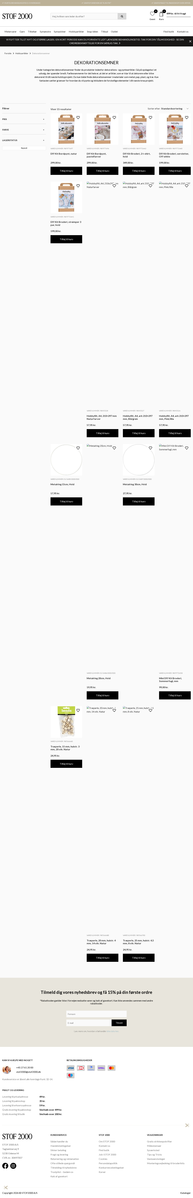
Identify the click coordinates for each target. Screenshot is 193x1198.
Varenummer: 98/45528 (97, 411)
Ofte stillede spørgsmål (63, 1163)
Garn (22, 31)
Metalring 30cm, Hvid (135, 484)
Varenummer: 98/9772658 (170, 673)
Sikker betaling (58, 1150)
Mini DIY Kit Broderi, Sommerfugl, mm (170, 679)
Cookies (103, 1158)
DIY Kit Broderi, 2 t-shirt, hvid (136, 155)
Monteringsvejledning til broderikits (166, 1163)
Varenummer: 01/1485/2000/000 (65, 479)
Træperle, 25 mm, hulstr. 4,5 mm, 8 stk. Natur (138, 942)
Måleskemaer (154, 1145)
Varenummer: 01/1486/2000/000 (101, 673)
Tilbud (104, 31)
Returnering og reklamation (65, 1158)
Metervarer (11, 31)
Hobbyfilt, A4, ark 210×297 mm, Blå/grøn (137, 417)
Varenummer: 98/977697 (62, 148)
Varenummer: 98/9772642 (134, 148)
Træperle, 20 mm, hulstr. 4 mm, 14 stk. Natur (101, 942)
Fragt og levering (59, 1154)
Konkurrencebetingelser (111, 1167)
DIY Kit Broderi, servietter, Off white (174, 155)
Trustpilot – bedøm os (62, 1171)
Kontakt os (182, 31)
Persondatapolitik (108, 1163)
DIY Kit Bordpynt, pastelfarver (96, 155)
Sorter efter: (154, 108)
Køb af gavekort (59, 1176)
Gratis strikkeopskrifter (159, 1141)
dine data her (113, 1031)
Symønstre (45, 31)
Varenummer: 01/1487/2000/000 (137, 479)
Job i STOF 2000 (107, 1154)
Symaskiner (60, 31)
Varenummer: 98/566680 (98, 935)
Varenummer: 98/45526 (169, 411)
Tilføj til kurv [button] (66, 170)
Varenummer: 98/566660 (62, 741)
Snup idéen (92, 31)
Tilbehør (32, 31)
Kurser (102, 1171)
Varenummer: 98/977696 (98, 148)
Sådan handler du (59, 1141)
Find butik (168, 31)
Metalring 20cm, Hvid (99, 678)
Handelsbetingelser (61, 1145)
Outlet (114, 31)
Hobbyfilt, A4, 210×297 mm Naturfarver (102, 417)
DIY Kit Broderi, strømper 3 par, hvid (66, 223)
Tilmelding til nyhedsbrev (64, 1167)
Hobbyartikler (76, 31)
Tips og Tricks (154, 1154)
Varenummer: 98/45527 (133, 411)
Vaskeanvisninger (156, 1158)
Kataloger (185, 1192)
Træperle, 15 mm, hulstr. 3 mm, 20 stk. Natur (65, 748)
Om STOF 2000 (107, 1141)
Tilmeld (119, 1022)
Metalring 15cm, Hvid (62, 484)
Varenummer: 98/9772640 (170, 148)
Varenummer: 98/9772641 (62, 217)
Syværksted (153, 1150)
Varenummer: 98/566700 (134, 935)
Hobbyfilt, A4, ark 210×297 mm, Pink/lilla (174, 417)
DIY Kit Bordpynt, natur (64, 153)
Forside (8, 53)
